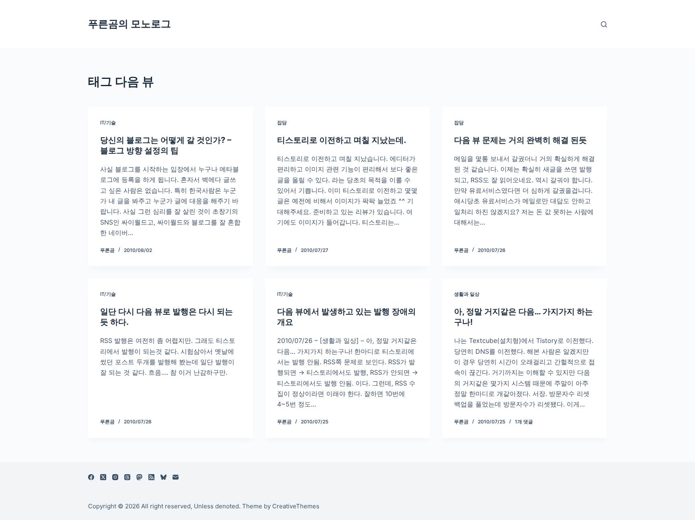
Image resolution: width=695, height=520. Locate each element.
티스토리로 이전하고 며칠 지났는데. (341, 140)
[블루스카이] (163, 477)
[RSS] (151, 477)
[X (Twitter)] (103, 477)
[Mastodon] (139, 477)
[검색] (604, 24)
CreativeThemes (295, 506)
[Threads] (127, 477)
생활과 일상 (466, 294)
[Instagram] (115, 477)
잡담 (282, 123)
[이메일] (176, 477)
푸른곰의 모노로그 (129, 24)
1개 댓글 (524, 422)
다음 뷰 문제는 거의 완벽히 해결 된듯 (520, 140)
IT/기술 (108, 123)
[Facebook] (91, 477)
